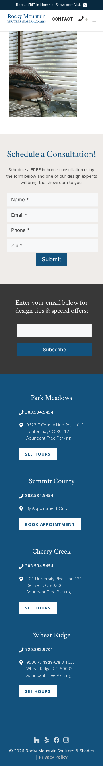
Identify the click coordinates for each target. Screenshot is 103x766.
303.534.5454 (39, 412)
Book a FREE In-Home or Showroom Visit (49, 4)
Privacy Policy (53, 757)
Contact (62, 19)
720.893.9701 (39, 649)
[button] (94, 20)
